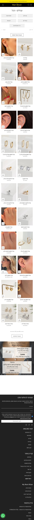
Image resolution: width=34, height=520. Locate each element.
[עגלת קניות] (3, 5)
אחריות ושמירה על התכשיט (25, 506)
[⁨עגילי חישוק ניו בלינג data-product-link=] (25, 71)
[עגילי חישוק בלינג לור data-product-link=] (25, 241)
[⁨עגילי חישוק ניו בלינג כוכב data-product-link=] (25, 265)
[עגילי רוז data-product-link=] (25, 47)
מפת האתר (28, 516)
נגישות (29, 519)
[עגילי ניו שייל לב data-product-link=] (25, 313)
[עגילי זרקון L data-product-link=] (25, 168)
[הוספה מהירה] (19, 54)
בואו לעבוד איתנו (27, 494)
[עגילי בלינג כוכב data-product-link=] (8, 71)
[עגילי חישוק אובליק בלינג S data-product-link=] (8, 144)
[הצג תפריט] (31, 5)
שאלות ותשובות (27, 463)
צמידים (29, 441)
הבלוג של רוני (28, 497)
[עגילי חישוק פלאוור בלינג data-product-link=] (8, 241)
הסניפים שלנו (28, 491)
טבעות (29, 444)
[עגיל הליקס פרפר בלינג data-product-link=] (8, 192)
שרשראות (29, 435)
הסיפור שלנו (28, 488)
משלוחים (29, 457)
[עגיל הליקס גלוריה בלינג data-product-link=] (8, 168)
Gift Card (29, 447)
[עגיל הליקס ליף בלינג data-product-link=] (25, 120)
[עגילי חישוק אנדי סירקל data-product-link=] (25, 289)
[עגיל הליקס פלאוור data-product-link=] (25, 216)
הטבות (29, 512)
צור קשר (29, 469)
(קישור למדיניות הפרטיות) (25, 418)
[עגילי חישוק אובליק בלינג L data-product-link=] (25, 144)
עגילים (29, 438)
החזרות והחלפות (27, 460)
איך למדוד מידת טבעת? (25, 466)
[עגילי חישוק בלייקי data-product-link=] (8, 265)
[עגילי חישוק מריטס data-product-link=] (8, 95)
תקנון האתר (28, 472)
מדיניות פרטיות (27, 475)
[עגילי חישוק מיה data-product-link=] (8, 216)
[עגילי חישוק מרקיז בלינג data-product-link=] (8, 47)
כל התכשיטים (28, 432)
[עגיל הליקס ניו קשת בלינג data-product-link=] (25, 192)
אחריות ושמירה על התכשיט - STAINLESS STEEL (20, 509)
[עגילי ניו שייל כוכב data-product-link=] (8, 313)
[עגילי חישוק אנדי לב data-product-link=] (8, 289)
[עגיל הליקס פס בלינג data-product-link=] (8, 120)
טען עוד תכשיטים (17, 336)
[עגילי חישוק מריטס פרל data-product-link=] (25, 95)
